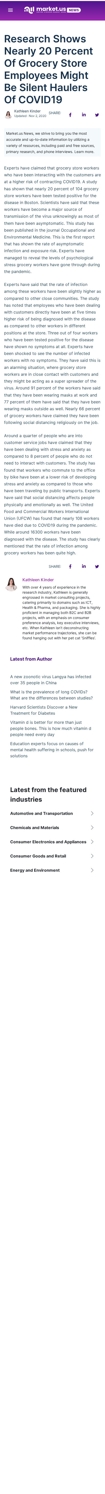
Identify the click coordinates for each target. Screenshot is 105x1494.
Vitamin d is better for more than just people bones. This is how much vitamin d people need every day (50, 728)
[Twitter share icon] (97, 115)
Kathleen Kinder (27, 111)
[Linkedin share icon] (84, 115)
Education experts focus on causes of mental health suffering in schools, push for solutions (52, 749)
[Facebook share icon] (70, 115)
